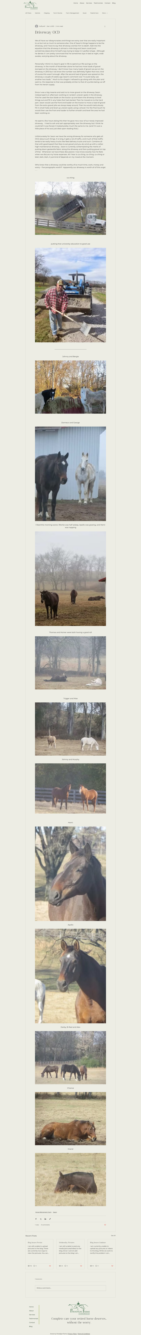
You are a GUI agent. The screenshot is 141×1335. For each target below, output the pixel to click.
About (31, 1311)
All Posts (28, 13)
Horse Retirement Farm (43, 1212)
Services (32, 1315)
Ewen (85, 13)
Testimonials (33, 1318)
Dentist (37, 13)
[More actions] (105, 26)
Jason (55, 1212)
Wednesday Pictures (66, 1242)
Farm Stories (57, 13)
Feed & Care (94, 13)
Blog (30, 1326)
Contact (32, 1322)
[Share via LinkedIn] (45, 1219)
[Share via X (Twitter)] (41, 1219)
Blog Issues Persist (35, 1242)
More (104, 13)
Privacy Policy (72, 1334)
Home (31, 1307)
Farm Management (72, 13)
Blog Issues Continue (98, 1242)
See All (113, 1235)
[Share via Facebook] (36, 1219)
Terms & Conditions (84, 1334)
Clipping (47, 13)
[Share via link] (50, 1219)
